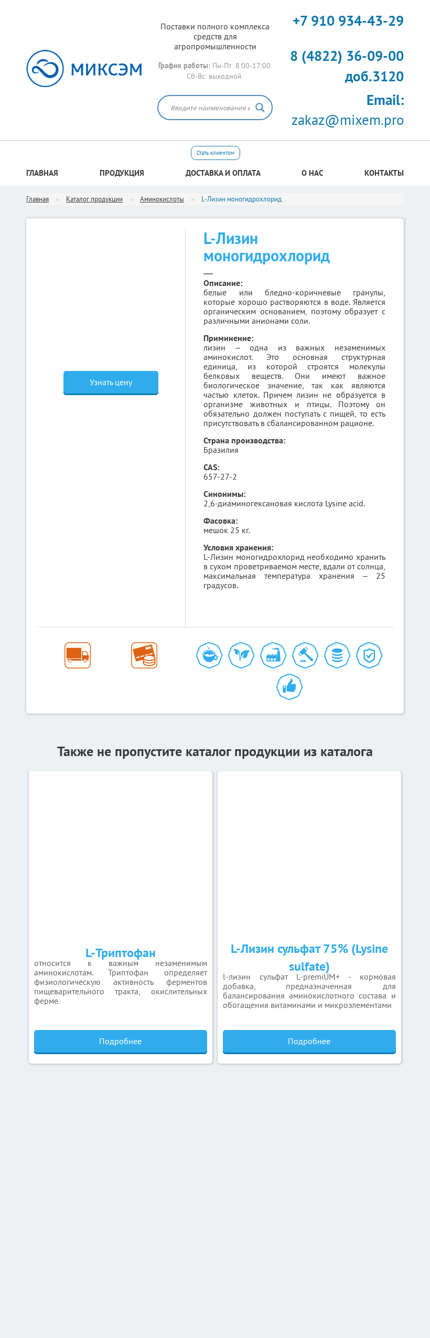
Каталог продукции (94, 199)
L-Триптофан (120, 952)
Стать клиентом (215, 152)
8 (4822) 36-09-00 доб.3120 (347, 66)
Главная (42, 173)
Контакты (384, 173)
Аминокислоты (162, 199)
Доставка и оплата (223, 173)
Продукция (122, 173)
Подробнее (120, 1041)
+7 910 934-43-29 (348, 20)
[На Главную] (84, 68)
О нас (312, 173)
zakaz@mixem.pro (348, 110)
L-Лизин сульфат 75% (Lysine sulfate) (309, 957)
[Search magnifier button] (260, 107)
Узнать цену (111, 382)
